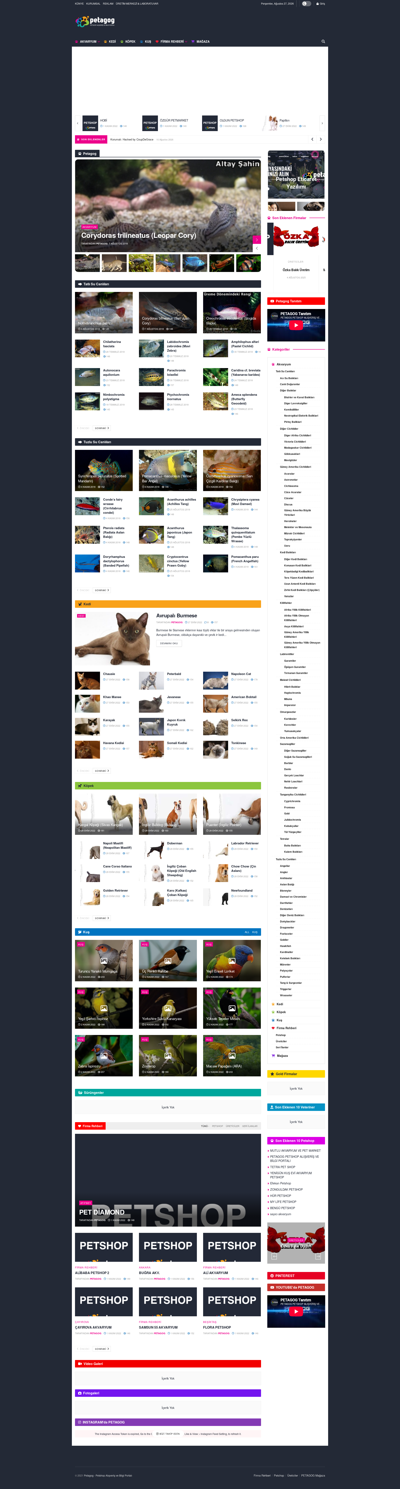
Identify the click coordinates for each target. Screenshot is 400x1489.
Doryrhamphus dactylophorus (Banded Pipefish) (116, 561)
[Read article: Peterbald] (151, 681)
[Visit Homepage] (95, 21)
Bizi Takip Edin (169, 1433)
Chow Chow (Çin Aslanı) (243, 868)
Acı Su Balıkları (289, 378)
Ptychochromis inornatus (178, 396)
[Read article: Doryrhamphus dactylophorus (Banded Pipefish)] (87, 563)
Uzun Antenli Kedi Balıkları (300, 584)
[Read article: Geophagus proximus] (270, 123)
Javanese (174, 697)
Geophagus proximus (293, 120)
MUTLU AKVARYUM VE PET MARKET (295, 1150)
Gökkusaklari (292, 454)
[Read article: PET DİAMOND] (168, 1180)
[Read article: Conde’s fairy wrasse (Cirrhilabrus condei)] (87, 506)
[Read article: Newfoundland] (215, 897)
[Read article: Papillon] (210, 123)
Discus (288, 504)
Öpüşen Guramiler (295, 667)
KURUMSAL (93, 3)
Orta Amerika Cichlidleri (294, 738)
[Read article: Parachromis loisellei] (151, 377)
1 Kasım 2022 (110, 126)
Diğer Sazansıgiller (295, 750)
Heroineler (290, 521)
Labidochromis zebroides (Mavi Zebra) (178, 346)
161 (255, 566)
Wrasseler (286, 995)
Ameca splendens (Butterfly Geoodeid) (244, 399)
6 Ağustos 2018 (90, 328)
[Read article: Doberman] (151, 850)
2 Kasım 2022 (87, 976)
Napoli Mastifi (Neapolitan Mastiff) (117, 845)
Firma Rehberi (172, 41)
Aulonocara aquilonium (111, 372)
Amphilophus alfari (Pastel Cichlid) (245, 343)
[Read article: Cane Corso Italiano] (87, 873)
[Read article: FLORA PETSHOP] (232, 1301)
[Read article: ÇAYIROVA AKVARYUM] (104, 1301)
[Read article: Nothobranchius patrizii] (104, 312)
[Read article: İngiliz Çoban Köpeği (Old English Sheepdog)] (151, 873)
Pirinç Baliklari (292, 422)
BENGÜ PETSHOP (282, 1208)
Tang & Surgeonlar (291, 983)
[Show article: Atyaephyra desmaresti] (141, 263)
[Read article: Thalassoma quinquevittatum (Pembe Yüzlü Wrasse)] (215, 535)
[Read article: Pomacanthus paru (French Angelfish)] (215, 563)
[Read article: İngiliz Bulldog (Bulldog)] (168, 814)
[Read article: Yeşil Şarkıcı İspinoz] (104, 1008)
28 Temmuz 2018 (115, 351)
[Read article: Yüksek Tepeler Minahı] (232, 1008)
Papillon (225, 120)
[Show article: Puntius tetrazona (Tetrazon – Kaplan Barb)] (221, 263)
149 (124, 126)
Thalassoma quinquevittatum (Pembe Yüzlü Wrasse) (243, 534)
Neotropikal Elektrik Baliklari (301, 415)
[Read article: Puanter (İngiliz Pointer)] (232, 814)
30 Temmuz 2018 (243, 351)
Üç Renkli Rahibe (120, 139)
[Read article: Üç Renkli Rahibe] (168, 960)
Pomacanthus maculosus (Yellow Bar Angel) (166, 478)
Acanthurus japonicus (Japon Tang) (179, 532)
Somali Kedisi (177, 743)
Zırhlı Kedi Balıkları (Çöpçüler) (302, 590)
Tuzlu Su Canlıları (286, 859)
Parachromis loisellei (176, 372)
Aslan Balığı (287, 884)
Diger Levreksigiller (296, 403)
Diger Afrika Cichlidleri (297, 435)
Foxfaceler (286, 934)
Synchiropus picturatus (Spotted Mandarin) (102, 478)
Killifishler (286, 603)
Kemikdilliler (291, 409)
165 (191, 900)
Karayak (109, 720)
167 (127, 853)
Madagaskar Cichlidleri (297, 447)
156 (127, 518)
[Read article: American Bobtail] (215, 704)
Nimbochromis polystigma (114, 396)
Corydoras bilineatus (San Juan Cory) (165, 320)
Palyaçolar (286, 970)
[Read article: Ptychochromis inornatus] (151, 401)
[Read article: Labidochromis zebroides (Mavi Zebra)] (151, 348)
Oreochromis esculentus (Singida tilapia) (231, 320)
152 (108, 385)
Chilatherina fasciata (112, 343)
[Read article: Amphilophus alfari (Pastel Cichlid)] (215, 348)
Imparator (290, 705)
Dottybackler (287, 921)
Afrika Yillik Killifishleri (297, 610)
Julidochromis (292, 819)
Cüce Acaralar (292, 492)
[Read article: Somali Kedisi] (151, 750)
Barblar (288, 763)
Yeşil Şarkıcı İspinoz (93, 1018)
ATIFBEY (85, 1203)
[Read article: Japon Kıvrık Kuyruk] (151, 727)
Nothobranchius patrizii (95, 322)
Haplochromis (292, 693)
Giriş (322, 3)
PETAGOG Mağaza (313, 1475)
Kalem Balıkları (293, 852)
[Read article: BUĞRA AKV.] (168, 1247)
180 (166, 1071)
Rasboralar (291, 787)
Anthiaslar (286, 878)
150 (255, 848)
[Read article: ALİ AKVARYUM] (232, 1247)
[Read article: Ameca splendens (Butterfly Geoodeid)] (215, 401)
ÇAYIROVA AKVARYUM (93, 1327)
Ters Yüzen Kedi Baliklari (299, 577)
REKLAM (108, 3)
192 (166, 1024)
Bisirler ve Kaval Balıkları (299, 397)
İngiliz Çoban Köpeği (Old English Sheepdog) (181, 870)
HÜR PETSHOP (280, 1196)
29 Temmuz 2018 (218, 328)
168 (184, 126)
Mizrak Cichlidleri (294, 533)
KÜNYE (79, 3)
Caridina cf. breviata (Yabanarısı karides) (245, 372)
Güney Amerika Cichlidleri (295, 467)
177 (230, 1024)
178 (255, 679)
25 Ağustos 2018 (179, 509)
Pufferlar (285, 977)
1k (259, 351)
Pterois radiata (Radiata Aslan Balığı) (113, 532)
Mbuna (288, 699)
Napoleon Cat (241, 673)
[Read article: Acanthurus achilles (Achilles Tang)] (151, 506)
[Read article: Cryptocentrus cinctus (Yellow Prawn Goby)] (151, 563)
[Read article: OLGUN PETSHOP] (150, 123)
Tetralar (284, 839)
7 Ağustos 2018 (154, 328)
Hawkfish (285, 946)
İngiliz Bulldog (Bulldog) (159, 824)
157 (172, 385)
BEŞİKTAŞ (210, 1322)
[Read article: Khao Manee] (87, 704)
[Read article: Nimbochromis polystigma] (87, 401)
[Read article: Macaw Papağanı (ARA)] (232, 1055)
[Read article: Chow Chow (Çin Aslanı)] (215, 873)
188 (102, 1024)
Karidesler (290, 719)
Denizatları (286, 909)
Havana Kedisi (113, 743)
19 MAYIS (296, 1235)
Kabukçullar (291, 826)
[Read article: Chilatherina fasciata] (87, 348)
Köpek (130, 41)
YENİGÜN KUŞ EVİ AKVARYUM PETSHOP (291, 1175)
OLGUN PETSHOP (172, 120)
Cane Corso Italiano (117, 866)
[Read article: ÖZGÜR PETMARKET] (90, 123)
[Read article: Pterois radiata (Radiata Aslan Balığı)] (87, 535)
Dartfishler (286, 903)
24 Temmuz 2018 (243, 380)
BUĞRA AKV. (149, 1272)
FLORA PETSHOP (217, 1327)
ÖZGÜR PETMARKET (114, 120)
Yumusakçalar (292, 731)
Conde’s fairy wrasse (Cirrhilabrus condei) (112, 506)
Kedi (112, 41)
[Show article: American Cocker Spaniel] (248, 263)
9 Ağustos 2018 (291, 126)
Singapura (98, 235)
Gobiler (284, 940)
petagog (102, 243)
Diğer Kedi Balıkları (295, 559)
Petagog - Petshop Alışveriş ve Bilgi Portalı (108, 1475)
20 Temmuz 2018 (179, 356)
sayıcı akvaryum (280, 1214)
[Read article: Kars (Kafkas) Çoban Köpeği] (151, 897)
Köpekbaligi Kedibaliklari (299, 571)
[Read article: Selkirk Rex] (215, 727)
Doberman (174, 843)
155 (191, 702)
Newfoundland (241, 890)
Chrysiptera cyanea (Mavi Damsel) (245, 501)
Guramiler (290, 661)
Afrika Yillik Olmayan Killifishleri (296, 618)
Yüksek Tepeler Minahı (223, 1018)
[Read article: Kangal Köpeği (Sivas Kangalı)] (104, 814)
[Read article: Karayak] (87, 727)
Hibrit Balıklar (292, 687)
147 (308, 126)
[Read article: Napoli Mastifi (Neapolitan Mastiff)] (87, 850)
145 (107, 328)
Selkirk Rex (239, 720)
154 (172, 575)
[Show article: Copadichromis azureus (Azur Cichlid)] (168, 263)
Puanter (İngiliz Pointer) (223, 824)
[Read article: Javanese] (151, 704)
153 (127, 702)
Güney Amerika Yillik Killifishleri (296, 634)
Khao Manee (112, 697)
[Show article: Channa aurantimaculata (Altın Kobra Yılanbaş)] (114, 263)
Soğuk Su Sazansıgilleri (298, 757)
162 (191, 730)
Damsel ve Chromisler (293, 896)
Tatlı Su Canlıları (285, 371)
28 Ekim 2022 (87, 830)
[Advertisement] (200, 84)
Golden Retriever (115, 890)
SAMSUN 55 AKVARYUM (158, 1327)
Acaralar (289, 473)
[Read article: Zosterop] (168, 1055)
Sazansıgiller (287, 744)
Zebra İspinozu (89, 1065)
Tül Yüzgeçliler (292, 832)
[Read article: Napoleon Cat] (215, 681)
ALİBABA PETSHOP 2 (92, 1272)
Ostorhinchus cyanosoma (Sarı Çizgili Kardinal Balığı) (229, 478)
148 (171, 328)
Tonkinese (238, 743)
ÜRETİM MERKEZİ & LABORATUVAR (137, 3)
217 (307, 1259)
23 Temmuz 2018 (115, 380)
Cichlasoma (291, 486)
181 (102, 830)
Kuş (148, 41)
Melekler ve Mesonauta (298, 527)
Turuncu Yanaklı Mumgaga (97, 971)
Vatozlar (289, 596)
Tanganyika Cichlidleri (293, 794)
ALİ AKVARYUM (215, 1272)
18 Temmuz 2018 (115, 404)
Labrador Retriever (245, 843)
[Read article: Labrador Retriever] (215, 850)
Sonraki (101, 428)
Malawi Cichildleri (290, 680)
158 (127, 679)
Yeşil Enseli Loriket (220, 971)
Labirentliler (287, 654)
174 (230, 976)
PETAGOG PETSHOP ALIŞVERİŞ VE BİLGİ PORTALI (294, 1158)
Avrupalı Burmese (176, 615)
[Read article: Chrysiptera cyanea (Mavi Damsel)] (215, 506)
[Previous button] (77, 123)
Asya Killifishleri (294, 626)
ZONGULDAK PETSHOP (286, 1189)
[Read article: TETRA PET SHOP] (296, 239)
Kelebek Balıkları (290, 958)
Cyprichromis (292, 801)
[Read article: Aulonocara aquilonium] (87, 377)
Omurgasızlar (288, 712)
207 (102, 1071)
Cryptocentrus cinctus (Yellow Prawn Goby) (178, 561)
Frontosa (289, 807)
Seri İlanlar (250, 1126)
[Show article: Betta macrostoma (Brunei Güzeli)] (194, 263)
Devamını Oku (171, 642)
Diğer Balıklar (288, 390)
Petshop (217, 1126)
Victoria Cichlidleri (295, 441)
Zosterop (148, 1065)
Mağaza (203, 41)
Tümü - (205, 1126)
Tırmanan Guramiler (296, 673)
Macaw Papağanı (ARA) (224, 1065)
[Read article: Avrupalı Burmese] (112, 638)
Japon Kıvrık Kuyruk (176, 722)
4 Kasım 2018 (87, 486)
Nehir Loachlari (293, 781)
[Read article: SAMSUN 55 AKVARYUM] (168, 1301)
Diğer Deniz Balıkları (292, 915)
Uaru (287, 545)
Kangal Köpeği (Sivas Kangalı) (100, 824)
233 (102, 976)
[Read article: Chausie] (87, 681)
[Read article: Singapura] (168, 205)
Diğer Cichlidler (289, 429)
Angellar (285, 866)
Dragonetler (287, 927)
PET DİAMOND (101, 1212)
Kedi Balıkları (288, 552)
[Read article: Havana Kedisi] (87, 750)
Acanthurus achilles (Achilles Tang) (181, 501)
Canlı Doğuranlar (290, 384)
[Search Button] (323, 41)
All (247, 932)
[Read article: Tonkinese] (215, 750)
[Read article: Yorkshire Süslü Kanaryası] (168, 1008)
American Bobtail (243, 697)
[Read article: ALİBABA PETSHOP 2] (104, 1247)
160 (166, 830)
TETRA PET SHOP (296, 269)
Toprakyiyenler (293, 539)
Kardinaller (286, 952)
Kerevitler (290, 725)
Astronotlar (291, 479)
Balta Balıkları (292, 845)
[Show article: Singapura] (87, 263)
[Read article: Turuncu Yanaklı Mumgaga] (104, 960)
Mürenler (285, 964)
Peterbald (174, 673)
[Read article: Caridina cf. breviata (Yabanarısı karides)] (215, 377)
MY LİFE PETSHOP (283, 1202)
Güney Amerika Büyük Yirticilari (297, 512)
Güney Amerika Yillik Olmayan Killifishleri (302, 645)
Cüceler (289, 498)
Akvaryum (88, 41)
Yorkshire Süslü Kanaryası (162, 1018)
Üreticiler (232, 1126)
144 (255, 509)
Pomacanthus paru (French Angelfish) (245, 558)
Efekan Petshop (280, 1183)
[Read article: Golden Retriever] (87, 897)
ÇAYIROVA (82, 1322)
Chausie (109, 673)
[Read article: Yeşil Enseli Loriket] (232, 960)
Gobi (287, 813)
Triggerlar (285, 989)
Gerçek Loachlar (294, 775)
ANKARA (145, 1267)
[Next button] (322, 123)
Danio (287, 769)
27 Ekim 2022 (229, 126)
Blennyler (285, 890)
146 (236, 413)
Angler (284, 872)
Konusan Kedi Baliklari (297, 565)
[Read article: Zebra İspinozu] (104, 1055)
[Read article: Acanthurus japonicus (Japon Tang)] (151, 535)
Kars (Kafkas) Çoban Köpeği (177, 892)
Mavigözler (290, 460)
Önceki (84, 428)
